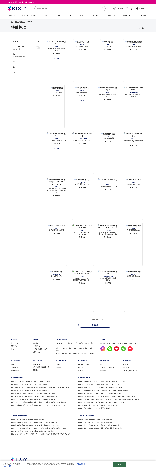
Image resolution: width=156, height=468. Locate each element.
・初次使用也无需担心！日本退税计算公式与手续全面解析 (76, 349)
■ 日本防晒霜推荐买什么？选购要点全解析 (94, 408)
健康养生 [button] (111, 16)
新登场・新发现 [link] (128, 16)
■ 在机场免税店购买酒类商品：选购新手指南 (95, 419)
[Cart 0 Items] (132, 8)
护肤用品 (22, 22)
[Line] (109, 351)
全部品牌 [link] (12, 16)
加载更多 (95, 325)
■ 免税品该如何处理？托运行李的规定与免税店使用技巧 (99, 393)
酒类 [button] (82, 16)
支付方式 (36, 346)
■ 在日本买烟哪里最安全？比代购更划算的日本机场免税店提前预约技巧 (38, 428)
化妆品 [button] (46, 16)
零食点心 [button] (95, 16)
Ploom (58, 367)
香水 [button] (59, 16)
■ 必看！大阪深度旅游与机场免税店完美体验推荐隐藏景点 (33, 399)
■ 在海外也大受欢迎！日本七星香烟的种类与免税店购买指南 (34, 422)
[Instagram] (102, 351)
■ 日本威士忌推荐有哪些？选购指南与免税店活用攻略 (98, 425)
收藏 (12, 349)
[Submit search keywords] (103, 8)
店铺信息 (37, 343)
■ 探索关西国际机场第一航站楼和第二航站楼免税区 (30, 381)
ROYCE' (125, 364)
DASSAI (103, 364)
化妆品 (17, 22)
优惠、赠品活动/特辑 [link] (29, 16)
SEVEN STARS (83, 364)
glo (57, 370)
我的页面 (14, 343)
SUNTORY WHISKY (107, 367)
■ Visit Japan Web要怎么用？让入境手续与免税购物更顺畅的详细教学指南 (106, 396)
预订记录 (14, 346)
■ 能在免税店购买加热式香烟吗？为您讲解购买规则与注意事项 (35, 425)
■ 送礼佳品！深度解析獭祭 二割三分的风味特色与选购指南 (100, 428)
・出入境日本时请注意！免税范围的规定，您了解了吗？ (75, 344)
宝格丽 (35, 370)
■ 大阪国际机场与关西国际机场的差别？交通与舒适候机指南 (34, 396)
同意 (119, 464)
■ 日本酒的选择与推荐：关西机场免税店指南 (95, 422)
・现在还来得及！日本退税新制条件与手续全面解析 (75, 353)
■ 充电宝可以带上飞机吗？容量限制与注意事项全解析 (98, 405)
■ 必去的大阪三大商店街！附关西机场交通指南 (29, 390)
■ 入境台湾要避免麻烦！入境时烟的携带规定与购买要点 (32, 431)
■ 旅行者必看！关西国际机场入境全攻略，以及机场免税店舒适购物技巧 (38, 402)
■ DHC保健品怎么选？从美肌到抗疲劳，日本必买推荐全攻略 (101, 402)
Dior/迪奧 (14, 367)
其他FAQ (36, 352)
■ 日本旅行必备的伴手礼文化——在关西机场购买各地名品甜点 (102, 381)
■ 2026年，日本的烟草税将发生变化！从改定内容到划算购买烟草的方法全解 (40, 434)
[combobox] (70, 8)
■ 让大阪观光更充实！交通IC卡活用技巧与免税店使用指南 (33, 393)
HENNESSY (104, 370)
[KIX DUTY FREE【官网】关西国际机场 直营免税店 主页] (18, 8)
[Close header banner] (147, 2)
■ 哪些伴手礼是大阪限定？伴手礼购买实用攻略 (29, 384)
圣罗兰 (13, 364)
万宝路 (80, 370)
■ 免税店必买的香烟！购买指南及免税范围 (27, 419)
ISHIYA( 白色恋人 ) (130, 370)
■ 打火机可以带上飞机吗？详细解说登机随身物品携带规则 (100, 387)
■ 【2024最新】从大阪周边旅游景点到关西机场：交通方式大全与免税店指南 (40, 387)
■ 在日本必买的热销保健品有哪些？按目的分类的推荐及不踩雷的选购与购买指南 (109, 399)
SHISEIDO (15, 370)
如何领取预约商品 (40, 349)
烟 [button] (70, 16)
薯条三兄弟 (127, 367)
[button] (118, 8)
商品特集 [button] (144, 16)
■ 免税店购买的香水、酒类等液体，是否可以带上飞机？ (99, 384)
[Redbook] (130, 351)
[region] (78, 464)
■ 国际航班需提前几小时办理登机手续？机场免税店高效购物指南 (103, 390)
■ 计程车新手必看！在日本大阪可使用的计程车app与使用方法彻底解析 (38, 405)
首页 (12, 22)
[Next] (146, 16)
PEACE (80, 367)
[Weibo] (116, 351)
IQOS (58, 364)
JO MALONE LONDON (41, 367)
